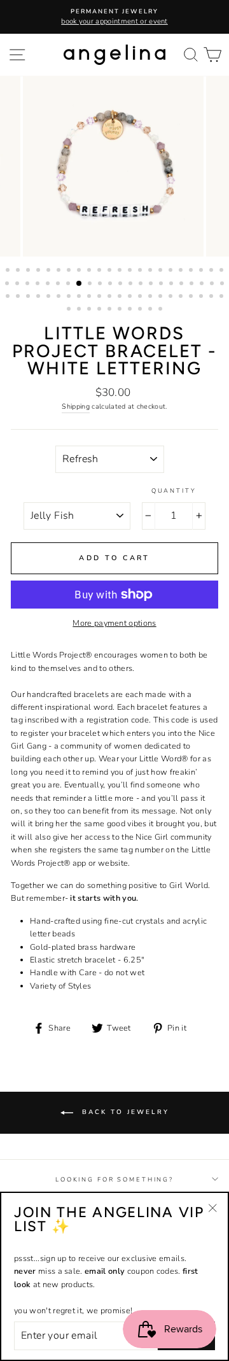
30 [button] (79, 284)
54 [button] (100, 297)
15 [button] (151, 271)
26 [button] (39, 284)
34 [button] (121, 284)
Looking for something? (114, 1179)
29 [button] (69, 284)
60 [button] (161, 297)
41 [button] (193, 284)
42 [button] (203, 284)
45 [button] (9, 297)
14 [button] (141, 271)
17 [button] (172, 271)
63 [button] (192, 297)
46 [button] (19, 297)
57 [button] (131, 297)
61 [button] (172, 297)
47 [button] (29, 297)
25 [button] (28, 284)
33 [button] (111, 284)
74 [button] (141, 310)
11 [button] (111, 271)
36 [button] (142, 284)
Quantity (174, 490)
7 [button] (70, 271)
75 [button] (151, 310)
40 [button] (182, 284)
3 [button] (29, 271)
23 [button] (8, 284)
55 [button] (111, 297)
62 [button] (182, 297)
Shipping (76, 406)
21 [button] (212, 271)
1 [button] (9, 271)
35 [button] (131, 284)
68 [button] (80, 310)
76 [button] (161, 310)
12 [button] (121, 271)
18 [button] (182, 271)
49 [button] (49, 297)
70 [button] (100, 310)
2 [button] (19, 271)
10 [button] (100, 271)
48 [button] (39, 297)
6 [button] (60, 271)
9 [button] (90, 271)
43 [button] (213, 284)
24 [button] (18, 284)
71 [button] (111, 310)
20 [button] (202, 271)
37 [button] (152, 284)
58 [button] (141, 297)
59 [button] (151, 297)
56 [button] (121, 297)
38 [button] (162, 284)
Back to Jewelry (123, 1112)
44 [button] (223, 284)
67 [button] (70, 310)
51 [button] (70, 297)
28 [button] (59, 284)
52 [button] (80, 297)
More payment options (114, 623)
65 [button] (212, 297)
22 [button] (222, 271)
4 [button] (39, 271)
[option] (114, 16)
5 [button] (49, 271)
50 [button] (60, 297)
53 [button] (90, 297)
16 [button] (161, 271)
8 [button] (80, 271)
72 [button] (121, 310)
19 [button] (192, 271)
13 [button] (131, 271)
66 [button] (222, 297)
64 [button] (202, 297)
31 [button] (91, 284)
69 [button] (90, 310)
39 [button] (172, 284)
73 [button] (131, 310)
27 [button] (49, 284)
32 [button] (101, 284)
